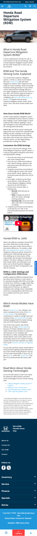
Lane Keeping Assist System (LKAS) (17, 250)
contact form (24, 356)
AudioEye (11, 523)
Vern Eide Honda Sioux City (23, 97)
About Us (5, 440)
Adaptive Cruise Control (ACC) (17, 387)
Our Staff (5, 450)
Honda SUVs (13, 310)
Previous (2, 36)
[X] (9, 468)
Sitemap (28, 518)
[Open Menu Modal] (2, 6)
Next (34, 36)
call (11, 356)
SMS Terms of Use (22, 523)
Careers (4, 454)
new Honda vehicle (20, 318)
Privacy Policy (10, 518)
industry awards (23, 327)
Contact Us (6, 445)
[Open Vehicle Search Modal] (34, 6)
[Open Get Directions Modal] (30, 6)
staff (9, 99)
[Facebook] (4, 468)
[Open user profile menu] (31, 533)
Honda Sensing (15, 82)
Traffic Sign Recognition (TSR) (17, 391)
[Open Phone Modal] (25, 6)
